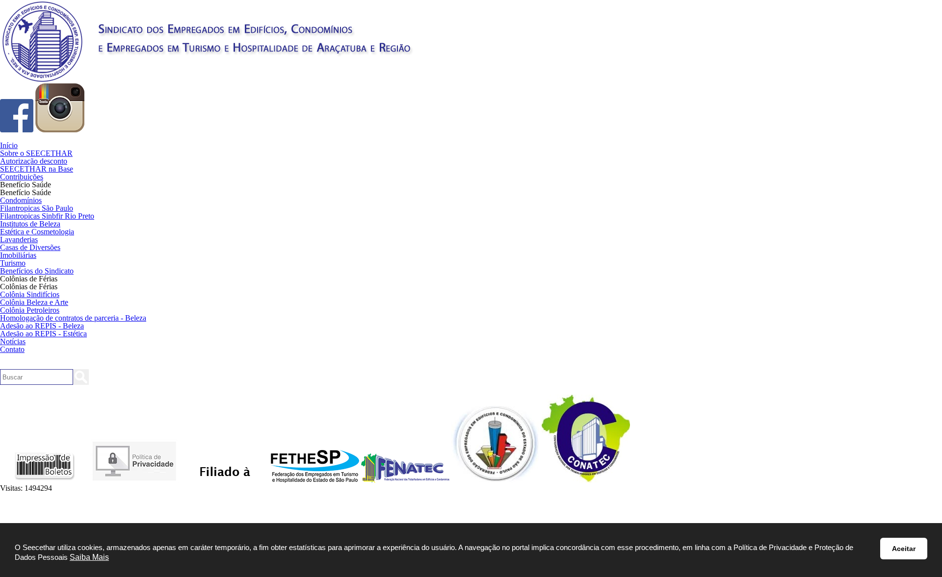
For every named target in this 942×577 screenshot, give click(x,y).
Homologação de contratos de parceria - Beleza (73, 318)
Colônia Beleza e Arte (34, 302)
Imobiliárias (18, 255)
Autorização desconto (33, 161)
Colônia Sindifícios (29, 294)
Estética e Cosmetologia (37, 231)
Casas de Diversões (30, 247)
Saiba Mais (89, 557)
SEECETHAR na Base (36, 169)
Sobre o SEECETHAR (36, 153)
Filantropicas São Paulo (36, 208)
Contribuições (21, 177)
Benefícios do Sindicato (37, 271)
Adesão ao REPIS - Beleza (42, 326)
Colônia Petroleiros (29, 310)
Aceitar (904, 548)
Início (9, 145)
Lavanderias (19, 239)
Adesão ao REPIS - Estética (43, 333)
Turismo (13, 263)
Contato (12, 349)
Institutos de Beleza (30, 224)
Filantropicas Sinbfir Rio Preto (47, 216)
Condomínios (21, 200)
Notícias (13, 341)
